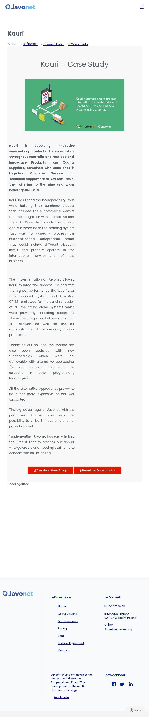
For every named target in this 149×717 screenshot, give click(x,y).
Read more (61, 697)
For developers (68, 621)
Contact (64, 650)
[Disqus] (74, 531)
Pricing (62, 628)
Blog (61, 636)
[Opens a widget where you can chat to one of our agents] (135, 710)
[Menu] (141, 7)
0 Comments (78, 44)
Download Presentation (98, 470)
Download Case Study (51, 470)
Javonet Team (53, 44)
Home (62, 606)
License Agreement (71, 643)
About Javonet (68, 614)
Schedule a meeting (118, 629)
